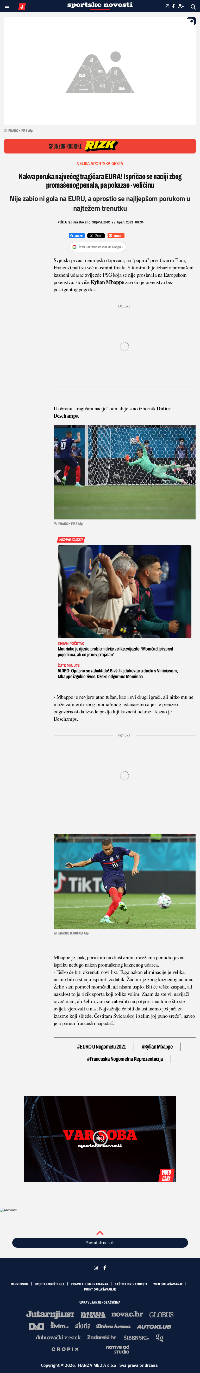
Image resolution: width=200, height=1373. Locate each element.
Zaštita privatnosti (131, 1284)
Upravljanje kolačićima (100, 1302)
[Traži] (193, 7)
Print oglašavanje (100, 1289)
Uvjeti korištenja (50, 1284)
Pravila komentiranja (89, 1284)
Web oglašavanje (168, 1284)
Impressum (20, 1284)
